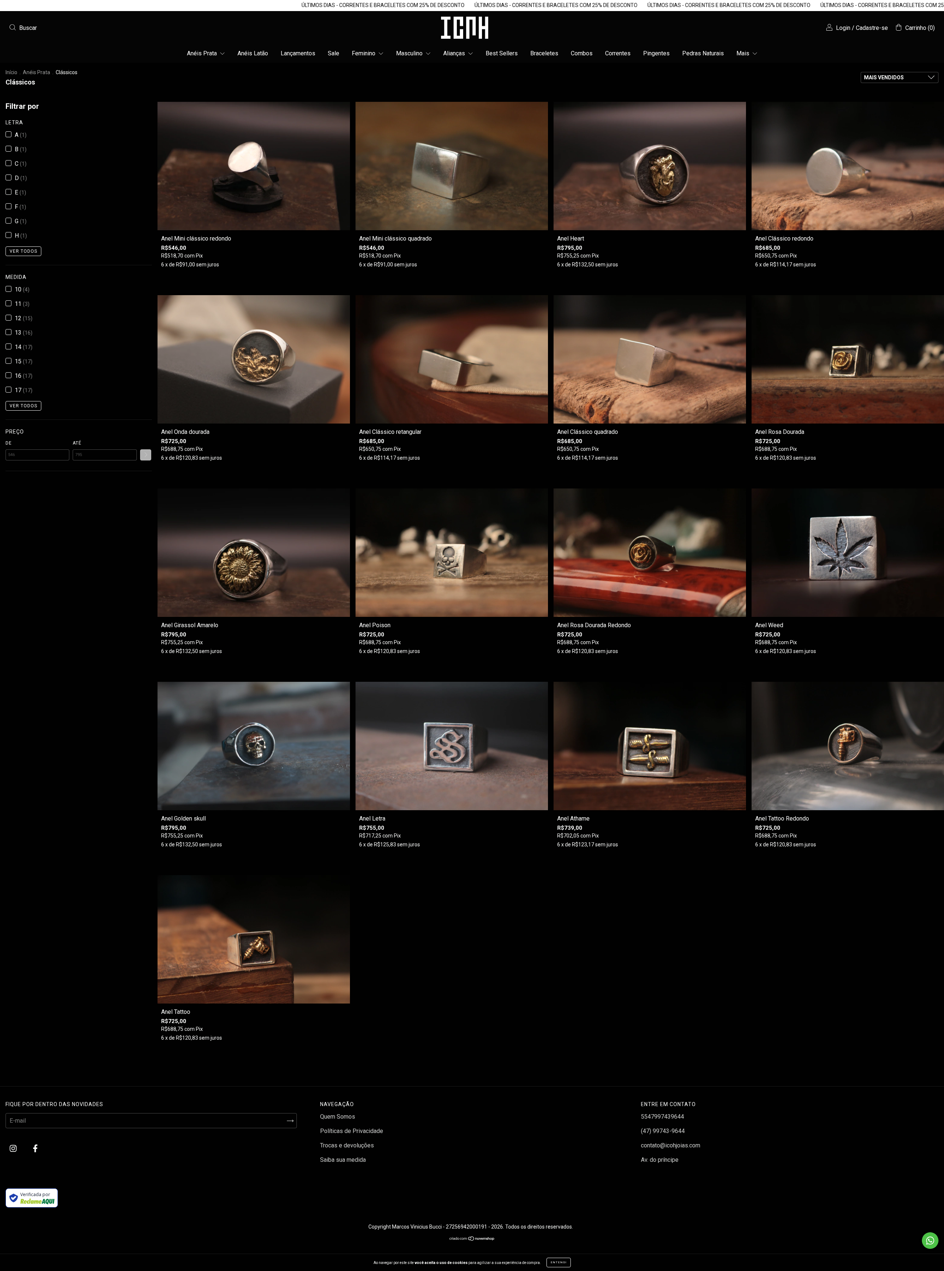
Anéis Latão (252, 53)
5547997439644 (662, 1116)
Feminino (364, 53)
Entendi (559, 1262)
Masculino (410, 53)
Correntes (618, 53)
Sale (333, 53)
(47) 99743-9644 (663, 1130)
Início (11, 72)
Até (77, 443)
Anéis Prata (202, 53)
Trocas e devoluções (347, 1145)
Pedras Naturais (703, 53)
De (9, 443)
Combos (582, 53)
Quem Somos (337, 1116)
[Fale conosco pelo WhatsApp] (930, 1240)
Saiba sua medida (343, 1159)
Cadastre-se (872, 27)
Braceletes (544, 53)
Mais (743, 53)
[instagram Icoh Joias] (14, 1148)
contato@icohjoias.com (670, 1145)
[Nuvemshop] (472, 1239)
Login (843, 27)
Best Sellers (502, 53)
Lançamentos (298, 53)
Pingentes (656, 53)
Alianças (454, 53)
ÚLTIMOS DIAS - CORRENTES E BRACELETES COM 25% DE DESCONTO (234, 5)
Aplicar (145, 454)
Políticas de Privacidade (351, 1130)
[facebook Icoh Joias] (35, 1148)
